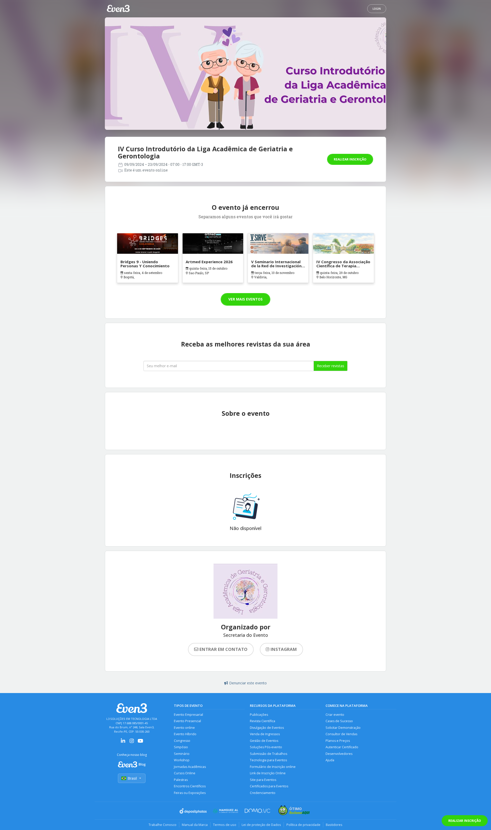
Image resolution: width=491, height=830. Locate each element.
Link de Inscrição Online (268, 773)
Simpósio (181, 747)
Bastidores (334, 824)
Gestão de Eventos (264, 741)
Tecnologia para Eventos (268, 760)
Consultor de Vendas (341, 734)
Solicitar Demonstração (343, 727)
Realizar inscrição (350, 159)
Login (377, 8)
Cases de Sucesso (339, 721)
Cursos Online (184, 773)
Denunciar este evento (248, 683)
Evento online (184, 727)
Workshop (181, 760)
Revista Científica (262, 721)
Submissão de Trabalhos (268, 754)
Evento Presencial (187, 721)
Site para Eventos (263, 780)
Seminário (181, 754)
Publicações (259, 714)
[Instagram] (132, 742)
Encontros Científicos (190, 786)
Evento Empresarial (188, 714)
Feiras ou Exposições (190, 793)
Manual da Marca (195, 824)
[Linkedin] (123, 742)
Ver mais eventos (245, 299)
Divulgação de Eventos (267, 727)
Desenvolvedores (339, 754)
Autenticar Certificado (342, 747)
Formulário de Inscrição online (273, 767)
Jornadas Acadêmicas (190, 767)
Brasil (132, 778)
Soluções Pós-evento (266, 747)
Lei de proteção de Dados (261, 824)
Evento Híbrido (185, 734)
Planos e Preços (338, 741)
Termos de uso (224, 824)
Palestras (181, 780)
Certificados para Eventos (269, 786)
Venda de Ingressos (265, 734)
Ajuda (330, 760)
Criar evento (335, 714)
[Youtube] (140, 742)
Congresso (182, 741)
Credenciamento (262, 793)
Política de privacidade (303, 824)
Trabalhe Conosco (162, 824)
